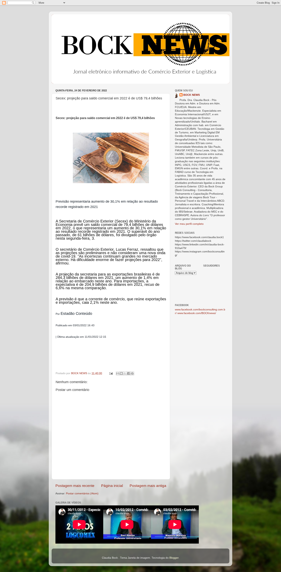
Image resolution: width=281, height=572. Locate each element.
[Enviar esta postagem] (111, 373)
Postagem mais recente (74, 486)
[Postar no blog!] (121, 373)
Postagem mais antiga (148, 486)
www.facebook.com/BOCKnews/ (196, 313)
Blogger (174, 557)
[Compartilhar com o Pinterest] (132, 373)
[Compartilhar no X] (125, 373)
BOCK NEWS (191, 94)
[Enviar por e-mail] (118, 373)
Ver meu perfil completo (189, 223)
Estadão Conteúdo (76, 313)
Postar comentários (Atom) (82, 493)
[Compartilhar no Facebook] (129, 373)
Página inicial (112, 486)
